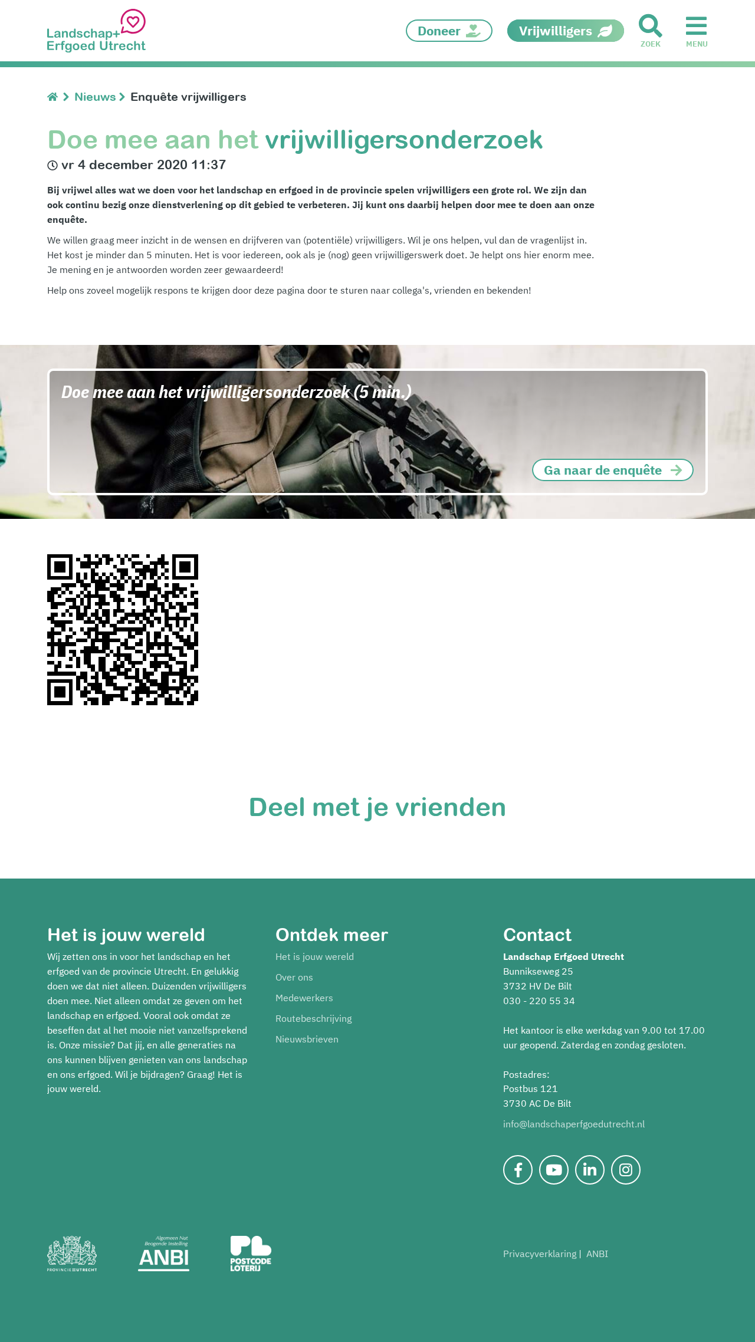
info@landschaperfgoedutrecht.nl (574, 1124)
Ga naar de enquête (603, 469)
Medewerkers (304, 998)
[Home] (55, 96)
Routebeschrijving (313, 1018)
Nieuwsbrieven (307, 1039)
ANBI (597, 1253)
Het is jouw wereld (314, 956)
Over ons (294, 977)
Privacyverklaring (539, 1253)
